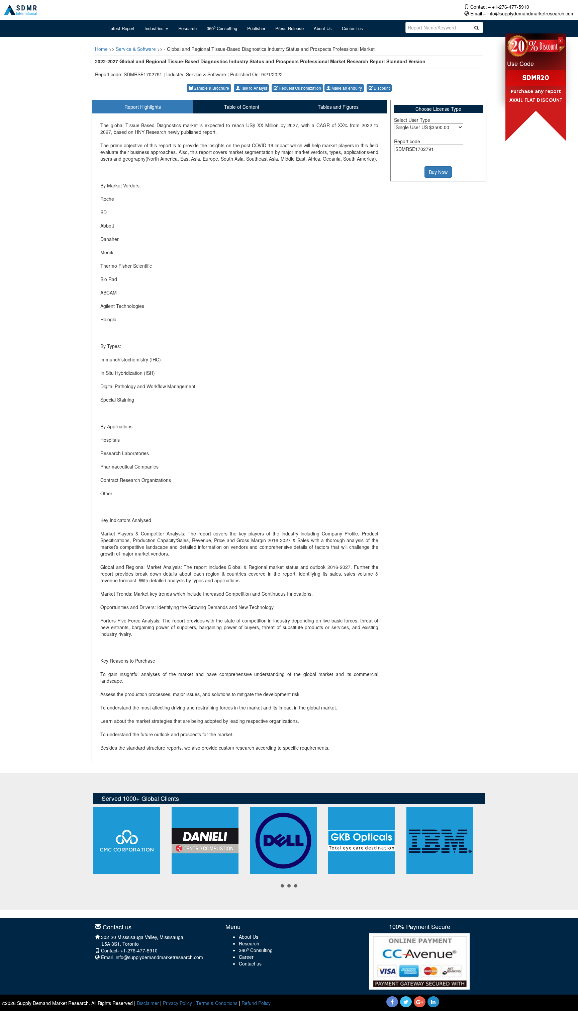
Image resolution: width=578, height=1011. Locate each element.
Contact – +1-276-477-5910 (499, 6)
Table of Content (241, 106)
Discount (381, 88)
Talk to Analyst (253, 88)
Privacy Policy (177, 1003)
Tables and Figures (338, 106)
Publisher (256, 28)
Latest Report (121, 28)
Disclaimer (148, 1003)
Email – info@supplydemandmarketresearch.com (522, 13)
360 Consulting (222, 28)
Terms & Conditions (216, 1003)
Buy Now (438, 172)
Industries (154, 28)
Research (187, 28)
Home (101, 49)
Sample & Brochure (211, 88)
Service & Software (136, 49)
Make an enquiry (346, 88)
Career (246, 956)
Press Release (289, 28)
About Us (323, 28)
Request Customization (299, 88)
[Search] (476, 27)
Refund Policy (256, 1003)
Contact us (352, 28)
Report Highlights (142, 106)
